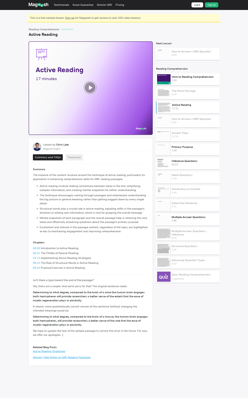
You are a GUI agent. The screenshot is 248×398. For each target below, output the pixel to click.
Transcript (74, 157)
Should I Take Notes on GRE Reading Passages (62, 357)
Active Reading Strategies (49, 351)
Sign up (70, 17)
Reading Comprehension (44, 29)
